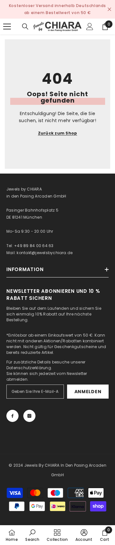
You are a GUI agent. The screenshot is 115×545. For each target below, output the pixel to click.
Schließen (109, 9)
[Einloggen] (89, 26)
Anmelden (88, 391)
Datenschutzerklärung (28, 367)
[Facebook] (12, 416)
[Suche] (25, 26)
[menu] (7, 26)
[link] (32, 535)
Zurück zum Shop (57, 133)
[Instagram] (29, 416)
